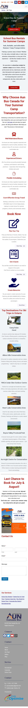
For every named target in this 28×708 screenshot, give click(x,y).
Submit (5, 579)
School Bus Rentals (7, 596)
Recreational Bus (6, 603)
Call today (10, 122)
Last (16, 552)
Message (4, 564)
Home (3, 10)
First (3, 552)
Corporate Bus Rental (15, 601)
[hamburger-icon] (26, 6)
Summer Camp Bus (10, 599)
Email (4, 556)
